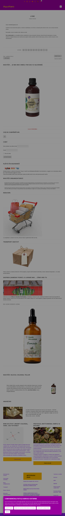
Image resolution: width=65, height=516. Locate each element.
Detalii (7, 511)
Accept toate (9, 508)
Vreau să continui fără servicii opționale (25, 508)
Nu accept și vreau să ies (43, 508)
